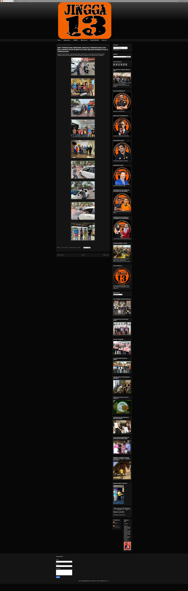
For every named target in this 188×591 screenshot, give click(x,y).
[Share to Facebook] (88, 247)
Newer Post (60, 255)
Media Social (84, 40)
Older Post (106, 255)
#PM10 (126, 523)
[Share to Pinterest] (89, 247)
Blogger (107, 580)
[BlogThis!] (85, 247)
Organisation (67, 40)
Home (59, 40)
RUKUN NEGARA (94, 40)
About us (104, 40)
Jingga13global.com (121, 510)
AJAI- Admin (116, 523)
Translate (124, 49)
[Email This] (84, 247)
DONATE (75, 40)
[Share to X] (87, 247)
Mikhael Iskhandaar (117, 526)
